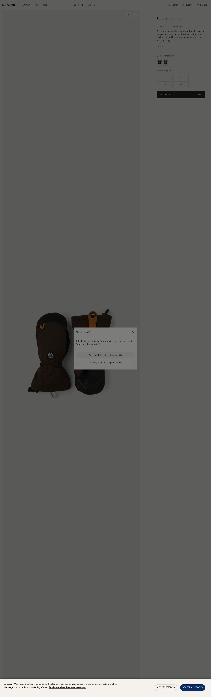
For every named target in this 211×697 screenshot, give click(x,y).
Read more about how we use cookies (67, 687)
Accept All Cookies (193, 688)
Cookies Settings (166, 688)
